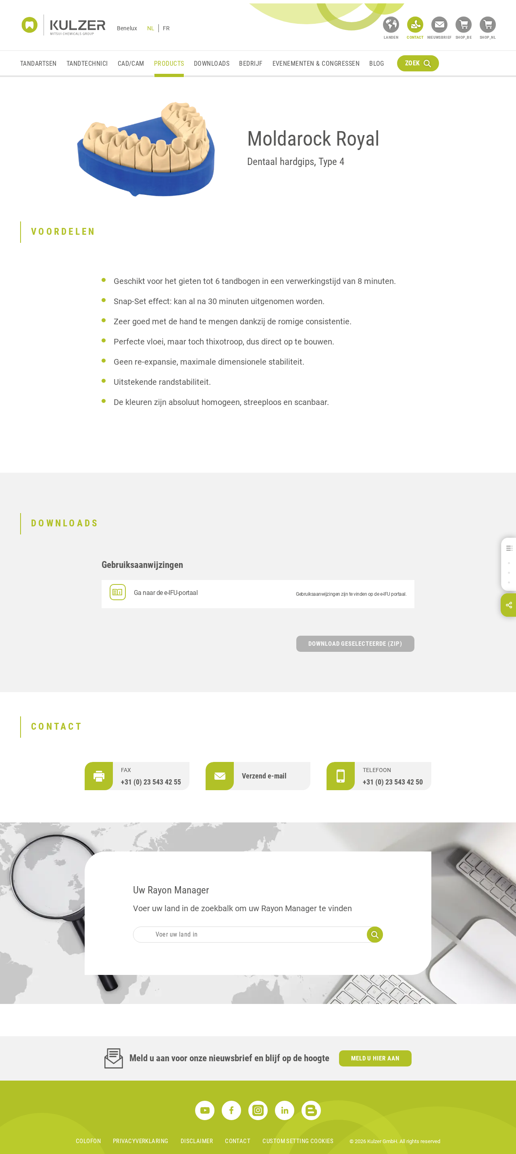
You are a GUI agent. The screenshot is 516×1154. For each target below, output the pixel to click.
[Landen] (391, 25)
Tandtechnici (87, 63)
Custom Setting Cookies (297, 1141)
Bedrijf (250, 63)
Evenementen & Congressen (316, 63)
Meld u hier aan (375, 1058)
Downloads (211, 63)
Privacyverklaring (141, 1141)
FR (166, 28)
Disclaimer (197, 1141)
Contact (237, 1141)
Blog (376, 63)
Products (169, 63)
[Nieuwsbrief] (439, 25)
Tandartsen (38, 63)
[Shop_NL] (488, 25)
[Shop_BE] (464, 25)
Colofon (88, 1141)
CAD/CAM (131, 63)
